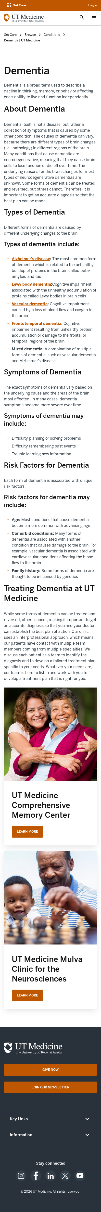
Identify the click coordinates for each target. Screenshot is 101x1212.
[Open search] (82, 17)
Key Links (19, 1119)
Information (21, 1135)
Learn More (27, 831)
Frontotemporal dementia (36, 323)
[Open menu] (94, 18)
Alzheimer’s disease (31, 258)
